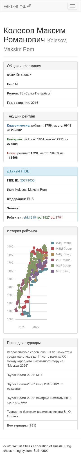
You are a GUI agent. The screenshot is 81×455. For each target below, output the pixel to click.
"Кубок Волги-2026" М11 (25, 374)
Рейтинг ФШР (17, 6)
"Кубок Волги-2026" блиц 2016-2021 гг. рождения (35, 386)
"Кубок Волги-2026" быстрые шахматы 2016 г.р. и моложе (39, 399)
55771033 (27, 180)
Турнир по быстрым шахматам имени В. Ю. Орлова (39, 413)
